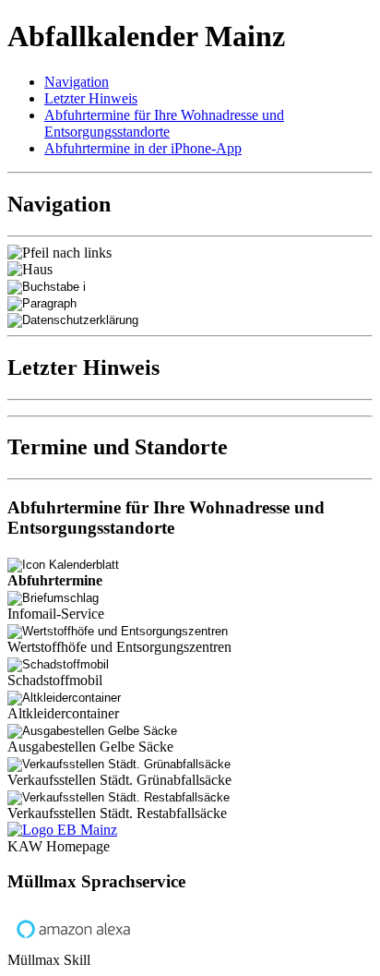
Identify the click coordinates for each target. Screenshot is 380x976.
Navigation (76, 82)
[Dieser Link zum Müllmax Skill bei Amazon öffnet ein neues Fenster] (73, 943)
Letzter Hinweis (90, 98)
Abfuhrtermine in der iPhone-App (143, 148)
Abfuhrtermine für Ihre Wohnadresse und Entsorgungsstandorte (164, 123)
